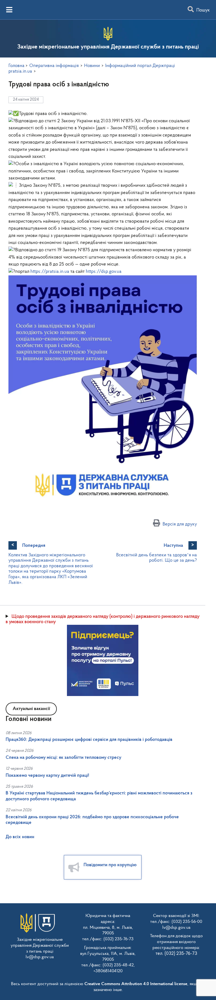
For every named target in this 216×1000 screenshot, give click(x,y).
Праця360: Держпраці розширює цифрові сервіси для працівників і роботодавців (89, 739)
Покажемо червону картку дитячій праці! (47, 775)
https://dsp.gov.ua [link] (104, 271)
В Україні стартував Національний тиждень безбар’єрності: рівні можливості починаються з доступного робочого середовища (99, 796)
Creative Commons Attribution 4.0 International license (135, 984)
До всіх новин (20, 837)
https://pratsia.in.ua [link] (49, 271)
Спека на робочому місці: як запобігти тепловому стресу (63, 757)
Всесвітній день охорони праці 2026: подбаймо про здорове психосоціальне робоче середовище (92, 820)
